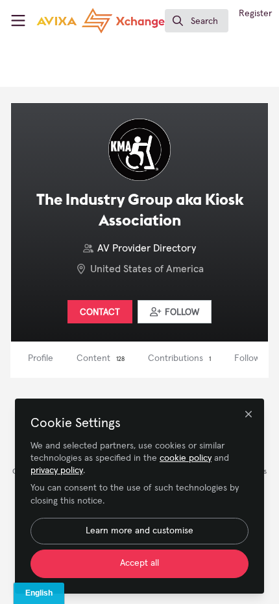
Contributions (179, 358)
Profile (40, 358)
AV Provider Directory (146, 248)
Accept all (139, 563)
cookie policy (186, 458)
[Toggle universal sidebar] (18, 21)
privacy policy (56, 470)
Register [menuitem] (255, 13)
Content (101, 358)
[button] (175, 311)
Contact (100, 312)
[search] (196, 20)
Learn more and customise (139, 530)
